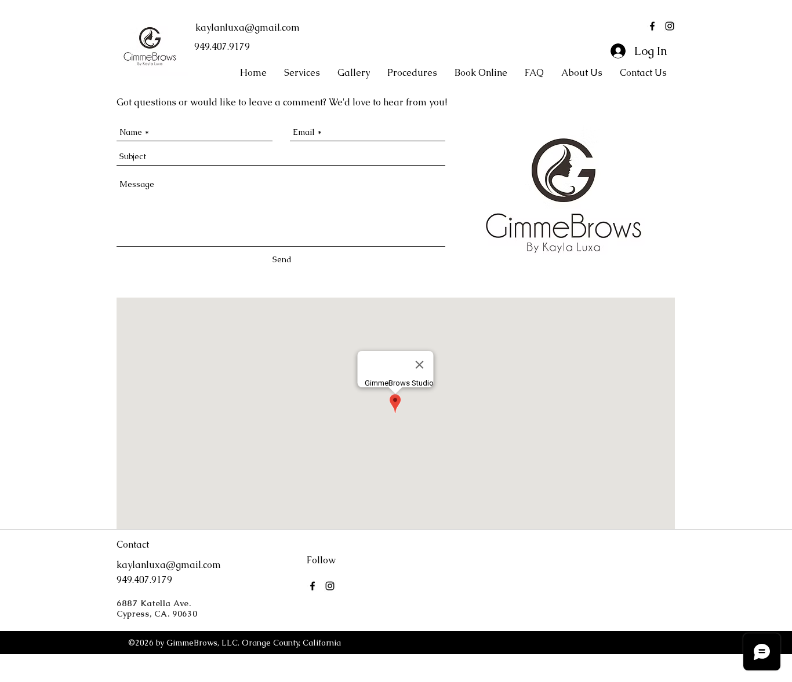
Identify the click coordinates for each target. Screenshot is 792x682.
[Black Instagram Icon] (669, 26)
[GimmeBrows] (312, 586)
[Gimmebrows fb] (652, 26)
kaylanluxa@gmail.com (247, 27)
